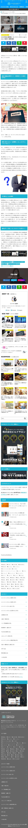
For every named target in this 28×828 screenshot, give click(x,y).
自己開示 (17, 586)
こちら (20, 676)
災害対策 (17, 584)
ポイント (4, 575)
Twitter (14, 280)
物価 (3, 586)
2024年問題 (15, 564)
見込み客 (9, 588)
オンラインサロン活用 (7, 741)
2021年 (9, 564)
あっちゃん (10, 566)
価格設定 (13, 577)
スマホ (24, 571)
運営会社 (22, 6)
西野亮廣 (4, 588)
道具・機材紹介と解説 (7, 644)
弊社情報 (4, 653)
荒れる (23, 586)
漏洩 (13, 584)
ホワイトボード (20, 573)
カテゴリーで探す (5, 6)
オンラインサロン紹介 (7, 606)
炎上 (22, 584)
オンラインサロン (6, 266)
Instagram (22, 280)
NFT (3, 648)
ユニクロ (16, 575)
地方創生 (22, 579)
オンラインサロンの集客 (8, 602)
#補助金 (4, 564)
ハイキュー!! (5, 573)
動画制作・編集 (6, 627)
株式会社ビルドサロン (6, 720)
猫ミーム (8, 586)
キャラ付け (15, 741)
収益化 (4, 579)
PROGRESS (22, 564)
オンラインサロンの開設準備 (9, 640)
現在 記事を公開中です (14, 9)
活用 (9, 584)
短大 (13, 586)
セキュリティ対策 (6, 636)
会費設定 (4, 614)
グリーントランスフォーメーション (9, 571)
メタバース (10, 575)
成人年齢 (4, 584)
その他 (4, 657)
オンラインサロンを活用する (19, 261)
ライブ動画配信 (6, 623)
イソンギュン (17, 566)
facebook (7, 280)
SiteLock (4, 566)
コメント (19, 571)
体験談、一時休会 (6, 577)
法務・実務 (5, 619)
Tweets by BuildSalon (6, 555)
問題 (8, 579)
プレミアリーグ (12, 573)
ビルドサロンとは (14, 6)
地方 (18, 579)
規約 (12, 266)
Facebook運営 (5, 631)
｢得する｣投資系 (16, 588)
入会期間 (23, 577)
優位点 (18, 577)
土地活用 (13, 579)
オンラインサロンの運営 (7, 261)
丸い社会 (21, 575)
